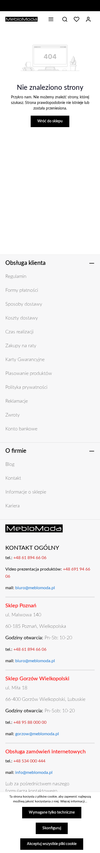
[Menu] (51, 19)
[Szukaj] (64, 19)
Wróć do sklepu (50, 121)
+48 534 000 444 (29, 761)
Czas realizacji (19, 332)
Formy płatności (21, 290)
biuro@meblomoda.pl (35, 588)
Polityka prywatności (26, 387)
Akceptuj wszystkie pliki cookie (52, 844)
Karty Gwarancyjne (25, 359)
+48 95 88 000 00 (29, 722)
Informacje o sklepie (25, 492)
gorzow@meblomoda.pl (37, 734)
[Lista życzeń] (76, 19)
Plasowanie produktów (28, 373)
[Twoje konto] (88, 19)
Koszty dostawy (21, 318)
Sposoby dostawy (23, 304)
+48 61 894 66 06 (29, 558)
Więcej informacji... (73, 801)
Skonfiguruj (51, 828)
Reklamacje (16, 401)
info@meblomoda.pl (34, 772)
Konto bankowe (21, 429)
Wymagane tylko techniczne (52, 812)
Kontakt (13, 478)
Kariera (12, 506)
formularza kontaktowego (31, 791)
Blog (9, 464)
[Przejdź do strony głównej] (21, 19)
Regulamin (15, 276)
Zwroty (12, 415)
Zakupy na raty (20, 345)
